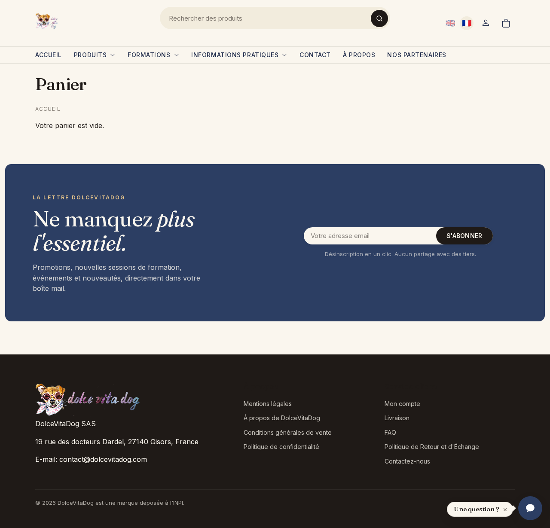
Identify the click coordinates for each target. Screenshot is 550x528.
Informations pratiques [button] (234, 54)
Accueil (48, 54)
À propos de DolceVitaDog (282, 417)
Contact (315, 54)
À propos (359, 54)
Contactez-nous (407, 461)
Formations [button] (149, 54)
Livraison (397, 417)
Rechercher (379, 18)
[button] (485, 23)
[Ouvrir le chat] (530, 508)
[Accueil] (47, 21)
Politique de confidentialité (281, 446)
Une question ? (476, 509)
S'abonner (464, 235)
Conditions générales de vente (288, 432)
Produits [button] (90, 54)
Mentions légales (268, 403)
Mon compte (402, 403)
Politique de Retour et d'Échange (432, 446)
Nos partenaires (416, 54)
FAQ (390, 432)
